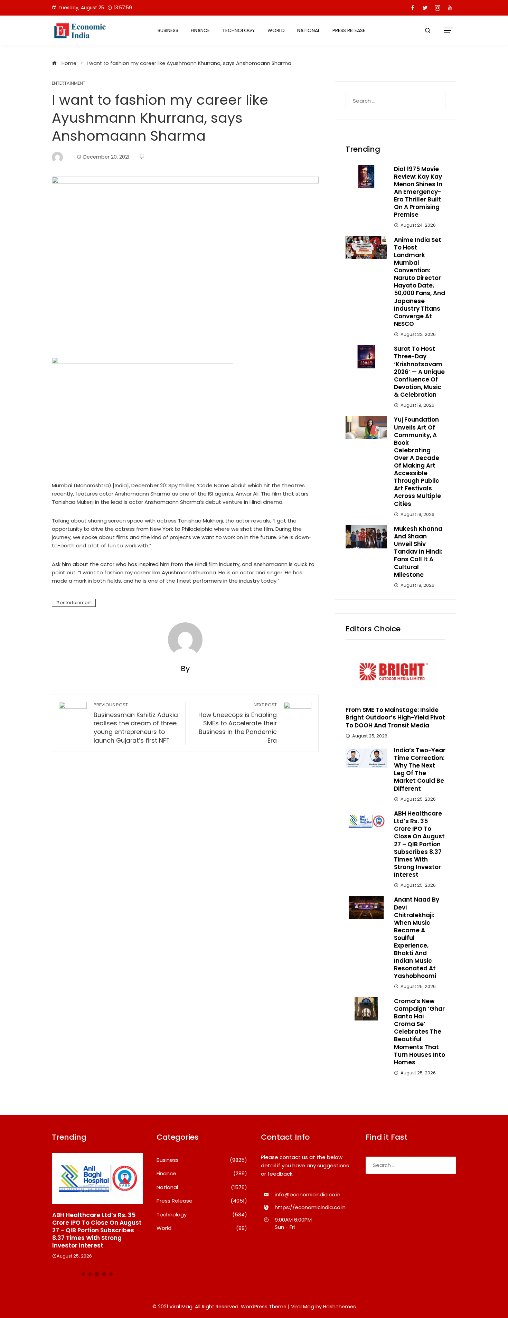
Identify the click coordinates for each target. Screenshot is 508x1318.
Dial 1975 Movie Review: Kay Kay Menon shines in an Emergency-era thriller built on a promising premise (418, 192)
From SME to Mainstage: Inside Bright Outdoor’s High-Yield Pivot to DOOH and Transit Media (395, 717)
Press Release (348, 30)
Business (168, 30)
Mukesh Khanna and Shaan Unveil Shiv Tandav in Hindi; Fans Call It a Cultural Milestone (418, 552)
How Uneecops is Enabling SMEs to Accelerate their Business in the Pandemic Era (237, 723)
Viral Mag (302, 1306)
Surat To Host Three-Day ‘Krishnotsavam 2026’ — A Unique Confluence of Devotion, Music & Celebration (419, 372)
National (308, 30)
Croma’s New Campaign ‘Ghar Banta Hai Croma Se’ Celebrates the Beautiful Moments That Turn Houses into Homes (419, 1031)
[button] (83, 1274)
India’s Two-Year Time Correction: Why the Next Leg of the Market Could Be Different (419, 769)
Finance (200, 30)
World (276, 30)
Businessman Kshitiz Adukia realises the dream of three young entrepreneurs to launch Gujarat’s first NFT (136, 723)
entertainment (76, 602)
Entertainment (68, 83)
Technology (238, 30)
